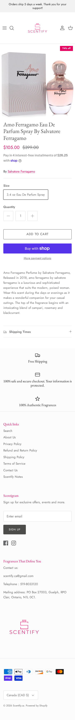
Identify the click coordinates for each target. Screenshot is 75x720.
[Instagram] (13, 543)
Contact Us (10, 470)
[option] (37, 81)
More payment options (37, 258)
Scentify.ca (18, 705)
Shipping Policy (13, 457)
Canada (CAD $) (18, 695)
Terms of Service (14, 463)
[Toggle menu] (4, 28)
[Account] (61, 28)
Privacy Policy (12, 444)
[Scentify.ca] (37, 28)
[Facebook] (5, 543)
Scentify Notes (13, 476)
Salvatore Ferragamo (21, 171)
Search (7, 430)
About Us (9, 437)
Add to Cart (37, 234)
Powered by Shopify (36, 705)
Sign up (14, 529)
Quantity (9, 207)
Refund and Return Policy (20, 450)
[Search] (13, 28)
